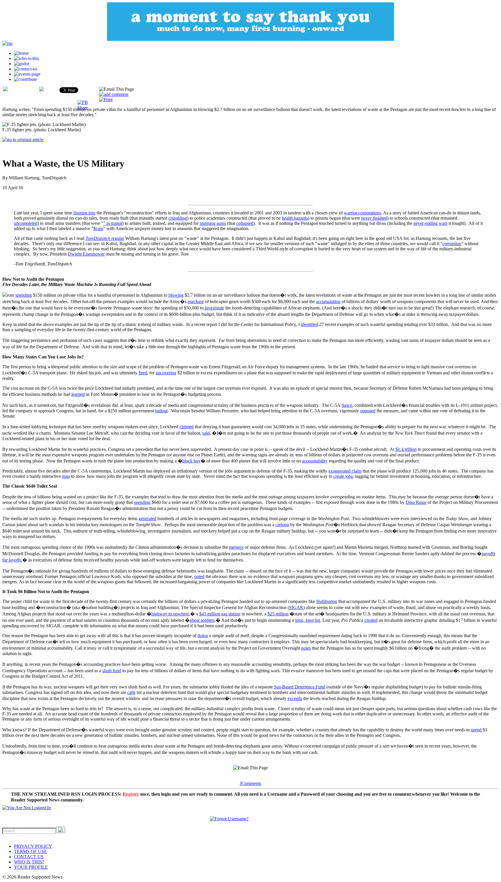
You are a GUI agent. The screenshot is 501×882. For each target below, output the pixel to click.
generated (147, 518)
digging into (84, 212)
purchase (196, 301)
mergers (236, 547)
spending (23, 295)
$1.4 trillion (406, 449)
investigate (214, 307)
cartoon (282, 524)
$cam (98, 228)
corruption (451, 243)
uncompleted (25, 223)
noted (199, 576)
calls (131, 692)
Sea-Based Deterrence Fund (299, 686)
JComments (250, 783)
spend (476, 729)
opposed (367, 410)
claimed (186, 426)
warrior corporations (362, 212)
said (206, 433)
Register (131, 794)
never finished (374, 218)
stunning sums (213, 223)
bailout (161, 410)
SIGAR (296, 607)
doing (202, 635)
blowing (176, 295)
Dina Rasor (416, 502)
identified (309, 324)
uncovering (166, 372)
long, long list (307, 620)
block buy (191, 460)
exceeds (295, 698)
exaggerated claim (345, 471)
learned (78, 394)
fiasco (347, 405)
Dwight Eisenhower (86, 254)
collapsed (244, 223)
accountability (315, 460)
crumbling (177, 218)
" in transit (112, 223)
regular (105, 238)
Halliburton (326, 601)
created (370, 620)
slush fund (111, 670)
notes (306, 648)
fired (143, 372)
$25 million (278, 613)
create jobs (343, 476)
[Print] (105, 99)
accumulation (328, 301)
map (66, 476)
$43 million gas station (219, 613)
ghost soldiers (202, 620)
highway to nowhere (170, 613)
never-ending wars (430, 223)
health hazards (295, 218)
